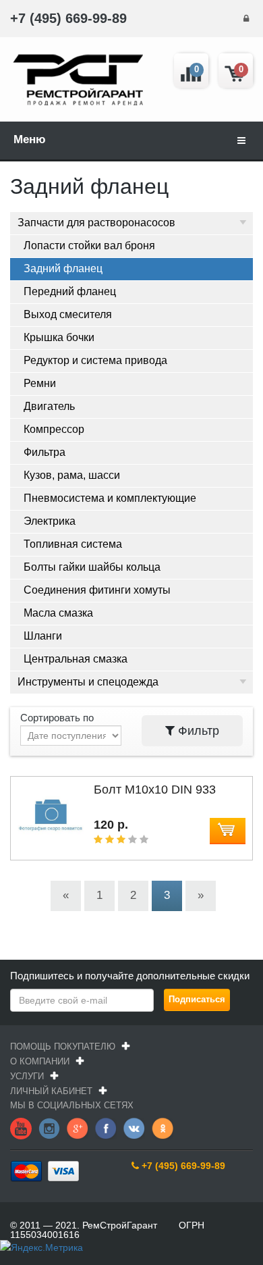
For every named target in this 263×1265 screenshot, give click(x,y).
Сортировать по (57, 717)
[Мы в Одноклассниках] (162, 1127)
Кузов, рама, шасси (72, 475)
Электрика (50, 521)
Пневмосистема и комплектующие (110, 498)
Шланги (43, 636)
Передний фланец (70, 291)
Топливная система (73, 544)
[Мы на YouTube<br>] (21, 1127)
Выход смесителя (68, 314)
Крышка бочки (59, 337)
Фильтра (44, 452)
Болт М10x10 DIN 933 (155, 789)
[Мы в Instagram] (49, 1127)
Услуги (27, 1076)
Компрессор (54, 429)
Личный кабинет (51, 1091)
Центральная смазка (75, 659)
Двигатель (49, 406)
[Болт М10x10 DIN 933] (51, 845)
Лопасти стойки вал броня (89, 245)
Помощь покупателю (62, 1046)
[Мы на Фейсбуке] (106, 1127)
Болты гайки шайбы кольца (92, 567)
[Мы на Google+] (77, 1127)
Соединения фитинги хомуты (97, 590)
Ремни (40, 383)
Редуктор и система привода (95, 360)
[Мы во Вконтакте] (134, 1127)
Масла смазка (58, 613)
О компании (39, 1061)
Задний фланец (63, 268)
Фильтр (197, 731)
